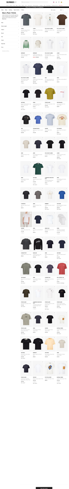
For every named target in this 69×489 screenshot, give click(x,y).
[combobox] (35, 2)
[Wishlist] (59, 2)
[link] (26, 31)
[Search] (22, 2)
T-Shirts (22, 9)
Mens (6, 9)
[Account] (56, 2)
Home (2, 9)
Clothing (10, 9)
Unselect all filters (5, 50)
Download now (40, 7)
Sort (61, 9)
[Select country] (54, 2)
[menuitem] (7, 5)
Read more (4, 18)
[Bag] (61, 2)
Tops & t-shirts (16, 9)
